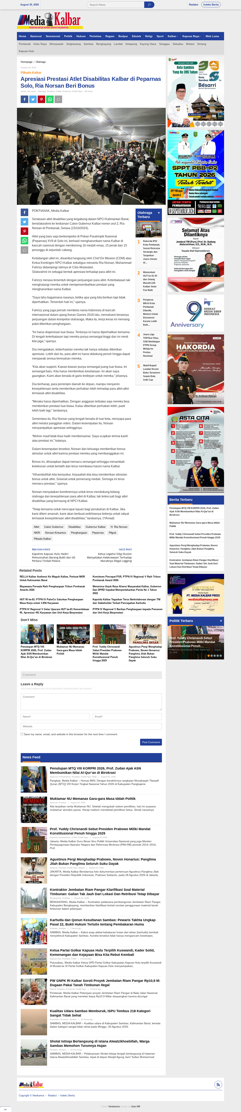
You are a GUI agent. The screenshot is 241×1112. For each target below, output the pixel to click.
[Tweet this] (33, 99)
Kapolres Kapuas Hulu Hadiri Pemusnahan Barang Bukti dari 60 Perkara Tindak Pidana (53, 555)
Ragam (82, 868)
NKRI (37, 532)
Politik (58, 91)
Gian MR (135, 1106)
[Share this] (24, 99)
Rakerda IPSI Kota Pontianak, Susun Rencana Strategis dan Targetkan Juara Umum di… (151, 252)
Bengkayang (55, 898)
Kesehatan (54, 1019)
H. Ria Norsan (119, 526)
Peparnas (98, 532)
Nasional (53, 777)
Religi (94, 777)
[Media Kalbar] (50, 20)
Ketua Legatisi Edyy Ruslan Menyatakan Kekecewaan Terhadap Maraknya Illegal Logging (109, 555)
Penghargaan (79, 532)
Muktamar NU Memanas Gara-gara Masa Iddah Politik (70, 650)
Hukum (53, 989)
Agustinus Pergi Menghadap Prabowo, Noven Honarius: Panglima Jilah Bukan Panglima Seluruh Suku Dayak (145, 653)
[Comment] (58, 99)
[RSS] (218, 1085)
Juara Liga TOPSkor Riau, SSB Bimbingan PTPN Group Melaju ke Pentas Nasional (151, 345)
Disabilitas (75, 526)
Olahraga (42, 91)
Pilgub (112, 532)
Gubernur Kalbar (96, 526)
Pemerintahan (65, 777)
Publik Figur (77, 91)
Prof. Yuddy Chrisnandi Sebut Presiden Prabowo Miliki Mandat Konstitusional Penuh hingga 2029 (107, 653)
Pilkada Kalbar (31, 72)
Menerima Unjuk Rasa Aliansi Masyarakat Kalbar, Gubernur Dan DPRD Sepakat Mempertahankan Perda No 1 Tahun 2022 (127, 590)
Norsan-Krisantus (55, 532)
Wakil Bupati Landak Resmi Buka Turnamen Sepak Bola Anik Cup (151, 372)
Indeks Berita (67, 1095)
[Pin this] (41, 99)
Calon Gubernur (53, 526)
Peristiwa (51, 91)
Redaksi (52, 1095)
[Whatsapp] (50, 99)
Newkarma (114, 1106)
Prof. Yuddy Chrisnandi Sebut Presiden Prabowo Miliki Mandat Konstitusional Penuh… (192, 642)
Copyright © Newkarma (31, 1095)
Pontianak (66, 91)
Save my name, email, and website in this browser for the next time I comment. (71, 734)
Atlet (36, 526)
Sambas (62, 928)
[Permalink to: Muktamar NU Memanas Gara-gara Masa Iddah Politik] (73, 634)
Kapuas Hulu (55, 959)
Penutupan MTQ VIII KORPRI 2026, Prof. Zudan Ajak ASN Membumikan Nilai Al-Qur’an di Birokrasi (194, 511)
